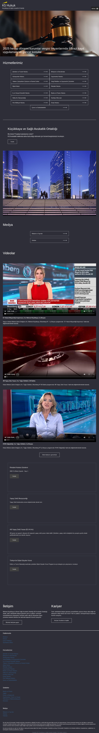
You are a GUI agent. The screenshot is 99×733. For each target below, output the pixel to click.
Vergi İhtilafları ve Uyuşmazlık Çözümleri (14, 659)
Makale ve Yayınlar (8, 712)
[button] (94, 9)
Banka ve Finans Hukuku (10, 670)
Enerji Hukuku (7, 676)
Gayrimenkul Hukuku (9, 669)
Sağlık (4, 693)
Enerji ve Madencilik (8, 695)
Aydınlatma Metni (8, 642)
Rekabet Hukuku (7, 667)
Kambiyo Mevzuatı (8, 674)
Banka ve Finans (7, 691)
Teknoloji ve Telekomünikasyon (11, 699)
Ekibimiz (5, 637)
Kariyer (5, 639)
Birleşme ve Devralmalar (10, 655)
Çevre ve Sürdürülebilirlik (10, 680)
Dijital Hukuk (6, 665)
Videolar (5, 716)
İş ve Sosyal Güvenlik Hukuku (11, 661)
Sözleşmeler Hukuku (9, 657)
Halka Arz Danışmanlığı (9, 672)
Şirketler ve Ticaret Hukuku (10, 654)
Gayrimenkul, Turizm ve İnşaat (11, 697)
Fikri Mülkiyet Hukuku (9, 678)
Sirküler (5, 714)
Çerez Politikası (7, 640)
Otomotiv (5, 701)
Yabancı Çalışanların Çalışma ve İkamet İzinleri (16, 663)
